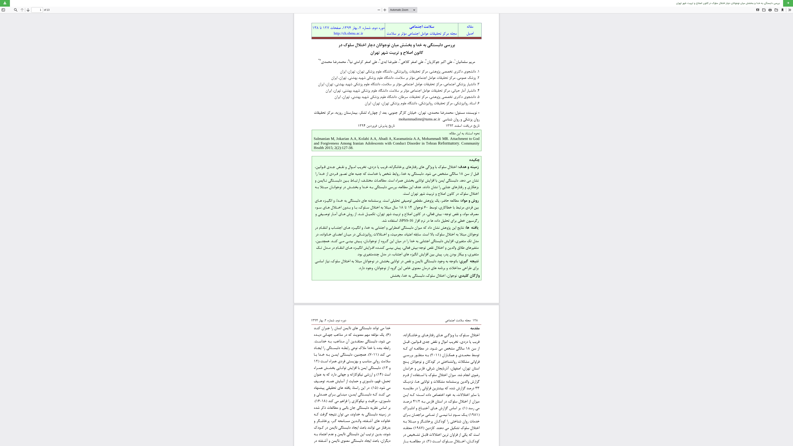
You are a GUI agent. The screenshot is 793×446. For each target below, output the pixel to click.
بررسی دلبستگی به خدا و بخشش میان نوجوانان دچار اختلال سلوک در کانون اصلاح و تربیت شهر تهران (728, 3)
